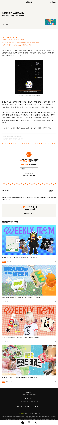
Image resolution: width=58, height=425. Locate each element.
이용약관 (26, 413)
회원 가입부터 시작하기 (27, 175)
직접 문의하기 (36, 406)
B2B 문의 (18, 406)
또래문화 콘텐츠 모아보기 (29, 213)
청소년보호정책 (37, 413)
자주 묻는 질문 (27, 406)
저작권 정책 (31, 413)
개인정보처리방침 (21, 413)
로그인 (54, 2)
